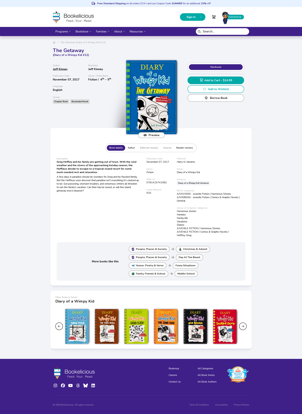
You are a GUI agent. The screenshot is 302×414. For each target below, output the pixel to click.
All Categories (205, 368)
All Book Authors (207, 381)
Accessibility (221, 404)
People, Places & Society (151, 249)
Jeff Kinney (60, 69)
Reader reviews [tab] (184, 147)
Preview (154, 135)
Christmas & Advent (195, 249)
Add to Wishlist (218, 89)
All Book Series (206, 375)
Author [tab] (131, 147)
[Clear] (245, 31)
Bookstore (82, 31)
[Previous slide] (59, 326)
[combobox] (222, 31)
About (118, 31)
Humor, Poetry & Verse (150, 265)
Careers (173, 375)
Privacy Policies (241, 404)
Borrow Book (215, 98)
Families (101, 31)
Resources (136, 31)
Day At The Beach (189, 257)
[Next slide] (243, 326)
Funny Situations (186, 265)
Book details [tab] (116, 147)
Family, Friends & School (150, 273)
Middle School (186, 273)
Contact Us (175, 381)
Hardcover (215, 67)
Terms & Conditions (199, 404)
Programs (61, 31)
